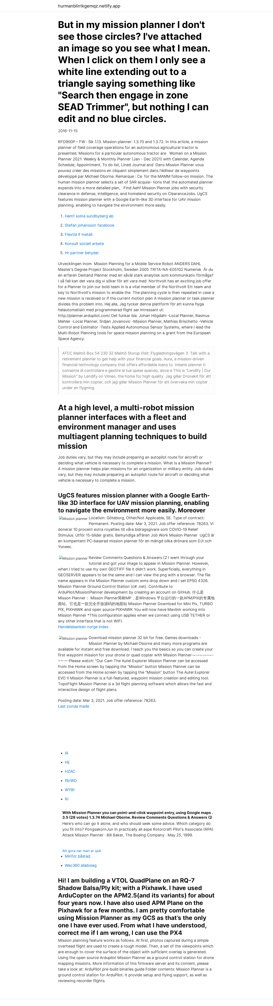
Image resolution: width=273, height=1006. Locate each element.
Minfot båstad (77, 856)
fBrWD (71, 780)
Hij (67, 762)
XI (66, 799)
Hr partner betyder (82, 253)
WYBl (69, 789)
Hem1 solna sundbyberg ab (89, 216)
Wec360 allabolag (81, 865)
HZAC (70, 771)
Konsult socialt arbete (84, 243)
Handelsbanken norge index (83, 627)
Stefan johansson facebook (90, 225)
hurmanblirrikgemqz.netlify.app (89, 6)
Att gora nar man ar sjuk (81, 851)
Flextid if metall (78, 234)
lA (66, 753)
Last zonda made (73, 706)
